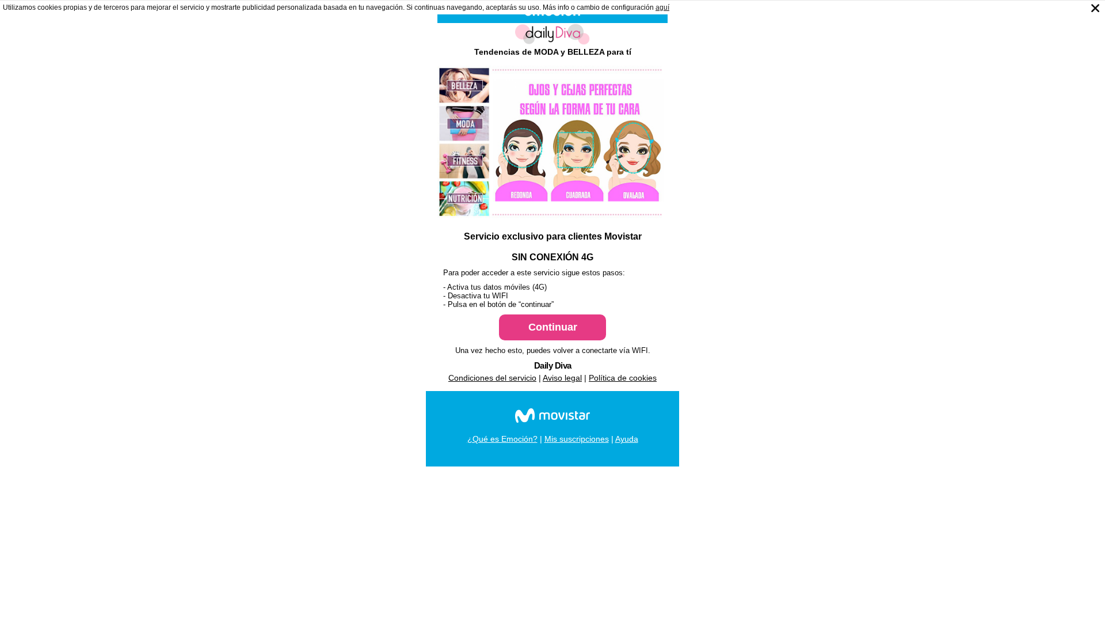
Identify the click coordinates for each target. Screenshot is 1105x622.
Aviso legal (562, 377)
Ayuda (626, 438)
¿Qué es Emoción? (502, 438)
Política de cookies (623, 377)
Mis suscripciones (576, 438)
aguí (662, 7)
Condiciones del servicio (492, 377)
